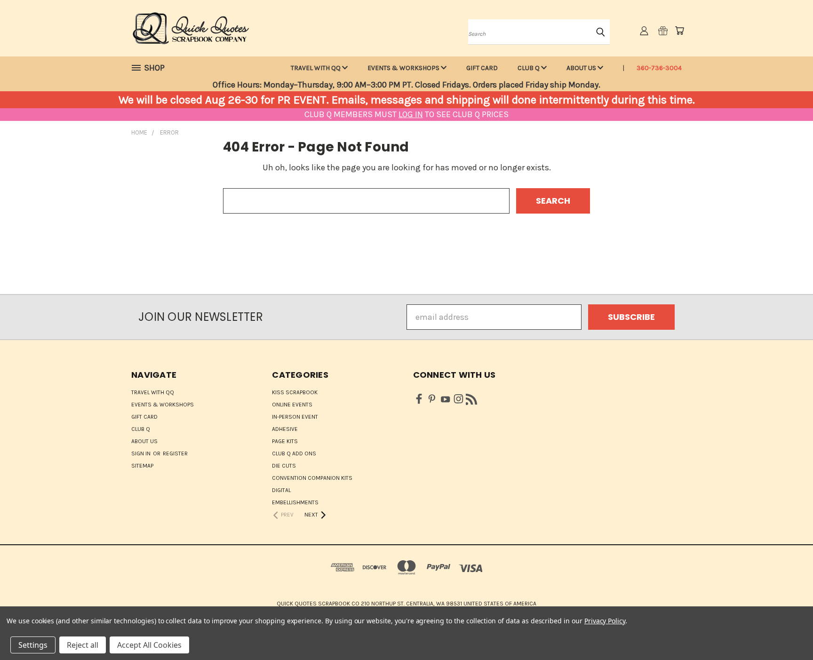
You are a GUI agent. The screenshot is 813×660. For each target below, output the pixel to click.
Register (175, 453)
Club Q (529, 68)
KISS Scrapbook (295, 392)
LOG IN (411, 114)
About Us (582, 68)
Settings (33, 645)
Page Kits (285, 441)
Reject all (82, 645)
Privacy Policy (604, 620)
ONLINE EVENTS (292, 404)
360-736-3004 (659, 68)
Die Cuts (284, 465)
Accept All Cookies (149, 645)
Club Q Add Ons (294, 453)
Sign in (141, 453)
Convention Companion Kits (312, 478)
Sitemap (142, 465)
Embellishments (295, 502)
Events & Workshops (404, 68)
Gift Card (482, 68)
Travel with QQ (316, 68)
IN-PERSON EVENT (295, 416)
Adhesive (285, 429)
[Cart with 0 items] (679, 30)
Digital (281, 490)
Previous (785, 630)
